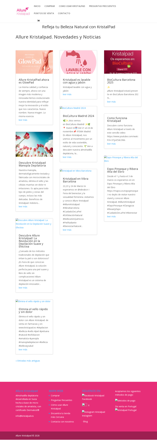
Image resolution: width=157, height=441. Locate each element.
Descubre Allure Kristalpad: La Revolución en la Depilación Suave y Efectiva (31, 241)
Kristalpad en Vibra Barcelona (75, 180)
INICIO (37, 6)
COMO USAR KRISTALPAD (72, 6)
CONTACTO (64, 13)
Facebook (87, 399)
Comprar (55, 395)
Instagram (87, 415)
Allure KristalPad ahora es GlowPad (34, 81)
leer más (23, 119)
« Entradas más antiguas (28, 360)
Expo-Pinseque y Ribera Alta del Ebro (122, 170)
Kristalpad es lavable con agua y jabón (76, 81)
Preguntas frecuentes (61, 400)
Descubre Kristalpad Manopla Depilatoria (32, 164)
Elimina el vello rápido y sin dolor (33, 310)
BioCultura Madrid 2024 (78, 116)
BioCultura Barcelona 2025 (121, 81)
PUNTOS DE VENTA (44, 13)
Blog (85, 421)
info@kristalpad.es (25, 415)
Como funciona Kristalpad (117, 119)
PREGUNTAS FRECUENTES (102, 6)
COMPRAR (49, 6)
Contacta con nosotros (62, 421)
